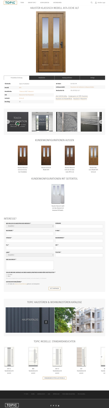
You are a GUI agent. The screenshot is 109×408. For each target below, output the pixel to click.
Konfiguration (44, 2)
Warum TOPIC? (32, 2)
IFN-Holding (81, 394)
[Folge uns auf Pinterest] (53, 406)
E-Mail (57, 230)
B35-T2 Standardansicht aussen (57, 371)
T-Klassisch (22, 91)
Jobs (80, 100)
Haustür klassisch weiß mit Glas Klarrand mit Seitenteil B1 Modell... (58, 208)
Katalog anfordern (67, 78)
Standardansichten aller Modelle (54, 378)
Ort (57, 245)
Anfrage (92, 78)
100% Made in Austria (68, 394)
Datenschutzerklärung (14, 282)
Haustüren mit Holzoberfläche (64, 98)
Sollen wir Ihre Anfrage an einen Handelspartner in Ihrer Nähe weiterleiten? (31, 272)
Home (32, 394)
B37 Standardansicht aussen (81, 371)
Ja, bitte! (10, 274)
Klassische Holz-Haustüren (26, 95)
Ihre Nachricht (11, 259)
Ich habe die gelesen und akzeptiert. (24, 284)
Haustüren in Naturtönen (80, 98)
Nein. (9, 276)
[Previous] (8, 122)
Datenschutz (41, 394)
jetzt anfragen (54, 288)
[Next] (101, 122)
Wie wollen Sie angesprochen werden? (18, 223)
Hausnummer (59, 238)
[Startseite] (11, 2)
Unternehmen (57, 2)
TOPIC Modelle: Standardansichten (54, 341)
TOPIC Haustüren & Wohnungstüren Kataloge (54, 302)
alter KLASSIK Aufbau (61, 96)
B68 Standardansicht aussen (33, 371)
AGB (49, 394)
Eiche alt (21, 98)
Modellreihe (42, 78)
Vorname (58, 223)
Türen (22, 2)
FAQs (86, 100)
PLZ (7, 245)
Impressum (56, 394)
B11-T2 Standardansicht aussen (9, 371)
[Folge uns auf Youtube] (58, 406)
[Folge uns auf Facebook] (51, 406)
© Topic (26, 394)
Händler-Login (101, 2)
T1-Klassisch (30, 91)
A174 (20, 87)
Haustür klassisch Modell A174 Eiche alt (93, 170)
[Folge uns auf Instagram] (56, 406)
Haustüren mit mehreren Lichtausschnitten (82, 87)
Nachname (9, 230)
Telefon (58, 252)
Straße (9, 238)
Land (8, 252)
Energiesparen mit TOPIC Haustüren (78, 96)
